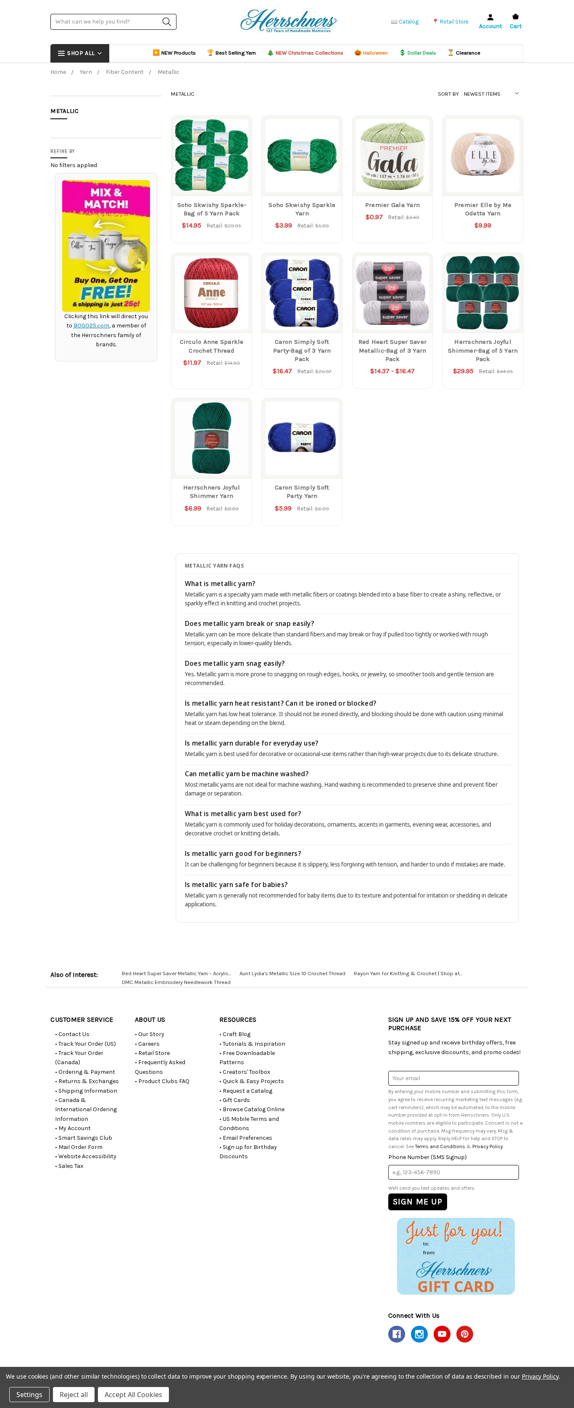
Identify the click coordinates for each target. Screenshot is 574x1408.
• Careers (147, 1043)
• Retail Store (152, 1053)
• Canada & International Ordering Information (86, 1110)
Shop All (81, 53)
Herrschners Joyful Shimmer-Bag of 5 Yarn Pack (483, 350)
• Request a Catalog (245, 1090)
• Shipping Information (86, 1090)
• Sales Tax (69, 1166)
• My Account (73, 1128)
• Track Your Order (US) (85, 1043)
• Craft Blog (234, 1034)
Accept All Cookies (133, 1394)
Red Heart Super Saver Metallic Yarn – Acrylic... (176, 973)
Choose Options (211, 178)
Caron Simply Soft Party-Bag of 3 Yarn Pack (302, 350)
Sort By (448, 94)
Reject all (74, 1394)
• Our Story (149, 1034)
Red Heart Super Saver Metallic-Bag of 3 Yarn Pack (392, 350)
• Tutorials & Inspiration (252, 1043)
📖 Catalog (405, 21)
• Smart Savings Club (83, 1137)
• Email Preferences (245, 1137)
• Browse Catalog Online (251, 1109)
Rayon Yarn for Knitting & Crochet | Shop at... (408, 973)
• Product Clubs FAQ (162, 1081)
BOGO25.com (91, 325)
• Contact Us (72, 1034)
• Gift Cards (234, 1100)
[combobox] (113, 21)
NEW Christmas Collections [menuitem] (305, 52)
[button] (455, 1256)
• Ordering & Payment (85, 1072)
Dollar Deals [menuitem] (417, 52)
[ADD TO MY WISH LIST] (237, 144)
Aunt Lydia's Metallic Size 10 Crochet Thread (292, 973)
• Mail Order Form (79, 1147)
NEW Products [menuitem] (174, 52)
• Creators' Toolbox (244, 1072)
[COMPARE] (237, 130)
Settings (29, 1394)
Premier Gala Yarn (392, 205)
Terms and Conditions (440, 1146)
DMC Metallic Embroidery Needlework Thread (176, 982)
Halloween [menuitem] (371, 52)
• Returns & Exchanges (87, 1081)
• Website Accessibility (85, 1156)
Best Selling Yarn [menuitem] (231, 52)
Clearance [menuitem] (463, 52)
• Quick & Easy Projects (251, 1081)
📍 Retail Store (450, 21)
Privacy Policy (487, 1146)
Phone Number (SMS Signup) (427, 1157)
